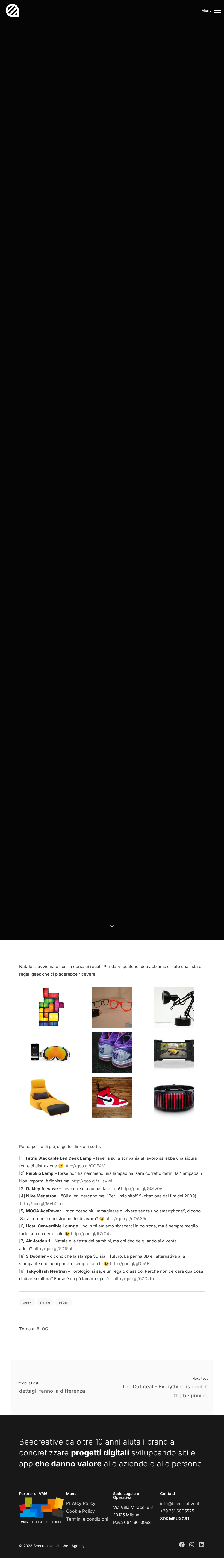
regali (63, 1302)
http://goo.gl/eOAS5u (126, 1218)
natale (45, 1302)
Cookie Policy (80, 1511)
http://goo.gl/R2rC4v (91, 1233)
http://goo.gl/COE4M (84, 1165)
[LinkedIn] (201, 1544)
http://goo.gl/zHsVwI (92, 1181)
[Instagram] (191, 1544)
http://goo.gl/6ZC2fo (133, 1278)
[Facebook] (182, 1544)
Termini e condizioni (87, 1519)
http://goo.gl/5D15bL (53, 1248)
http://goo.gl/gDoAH (130, 1263)
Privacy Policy (80, 1503)
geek (27, 1302)
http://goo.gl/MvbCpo (41, 1203)
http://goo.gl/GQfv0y (141, 1188)
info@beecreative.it (179, 1503)
